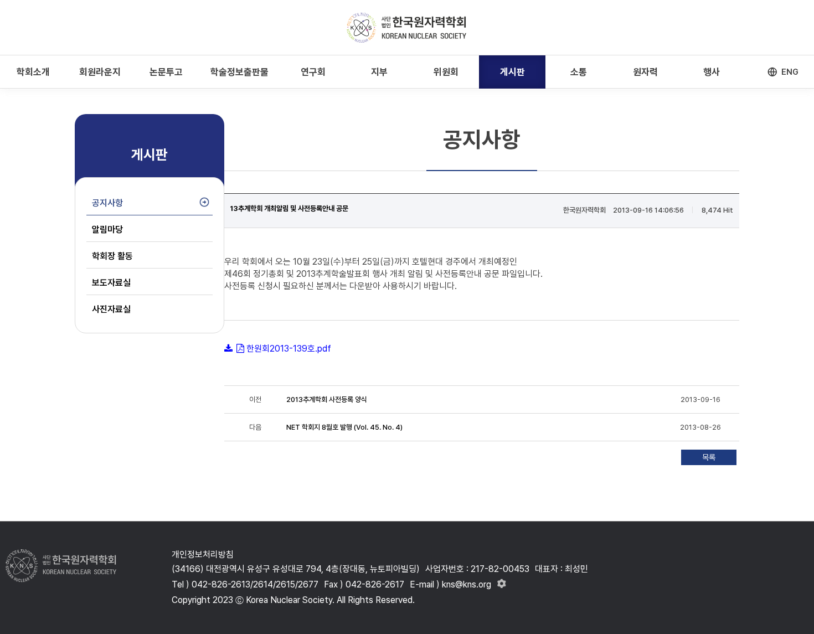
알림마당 (107, 229)
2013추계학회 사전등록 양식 (326, 399)
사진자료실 (111, 309)
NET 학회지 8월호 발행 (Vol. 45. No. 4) (344, 427)
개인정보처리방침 (203, 554)
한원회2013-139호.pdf (288, 348)
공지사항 (107, 203)
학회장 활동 (112, 256)
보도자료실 (111, 282)
